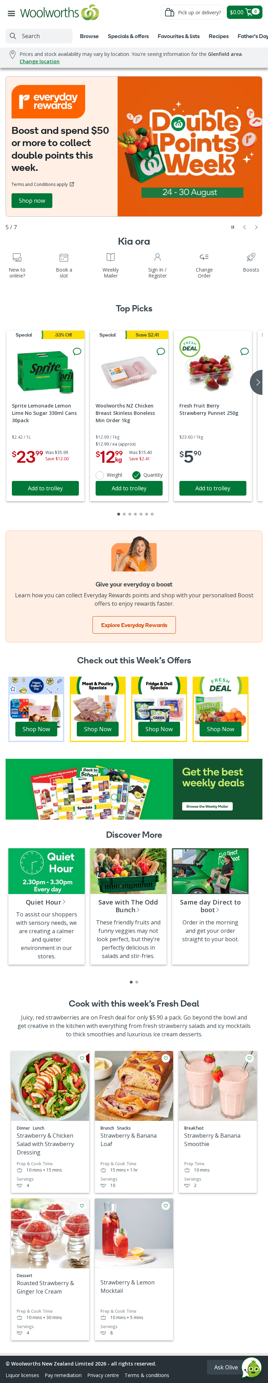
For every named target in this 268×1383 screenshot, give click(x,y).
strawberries (62, 1017)
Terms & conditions (147, 1375)
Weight (114, 474)
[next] (256, 382)
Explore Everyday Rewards (134, 625)
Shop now (32, 200)
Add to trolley (45, 488)
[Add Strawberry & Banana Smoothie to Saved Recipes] (249, 1058)
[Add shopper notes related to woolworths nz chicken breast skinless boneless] (161, 352)
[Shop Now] (36, 709)
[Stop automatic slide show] (232, 227)
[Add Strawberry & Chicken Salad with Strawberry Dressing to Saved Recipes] (82, 1058)
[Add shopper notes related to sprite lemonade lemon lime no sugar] (77, 352)
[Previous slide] (244, 227)
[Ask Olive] (251, 1369)
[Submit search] (12, 36)
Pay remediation (63, 1375)
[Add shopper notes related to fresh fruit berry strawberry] (244, 352)
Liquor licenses (22, 1375)
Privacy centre (103, 1375)
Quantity (153, 474)
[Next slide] (256, 227)
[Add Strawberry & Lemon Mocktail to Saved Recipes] (165, 1205)
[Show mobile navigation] (13, 12)
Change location (40, 61)
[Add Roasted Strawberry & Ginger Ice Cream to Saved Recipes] (82, 1205)
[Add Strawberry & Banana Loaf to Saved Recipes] (165, 1058)
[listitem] (131, 982)
